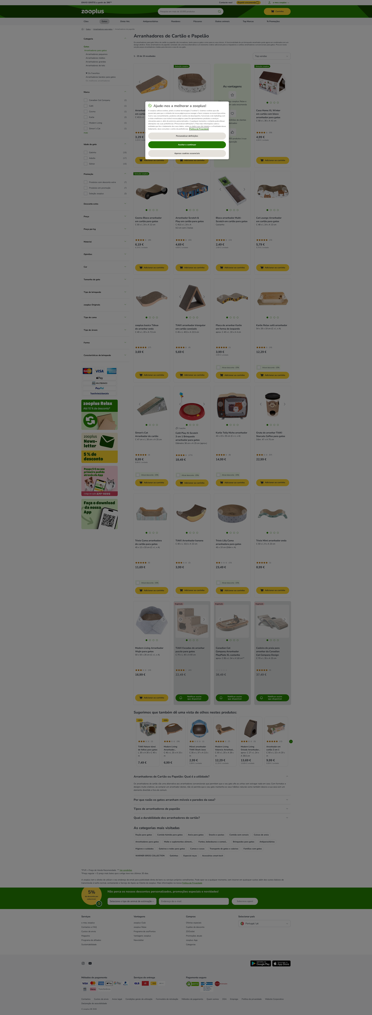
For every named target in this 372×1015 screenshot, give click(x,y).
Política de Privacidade (199, 129)
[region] (187, 130)
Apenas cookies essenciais (187, 153)
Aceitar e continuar (187, 144)
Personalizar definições (187, 136)
